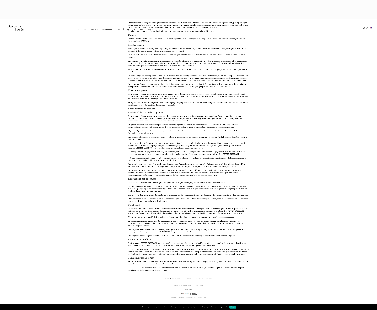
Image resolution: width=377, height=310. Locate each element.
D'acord (232, 307)
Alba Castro (191, 297)
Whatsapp (208, 278)
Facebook (187, 278)
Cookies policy (177, 285)
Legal (201, 285)
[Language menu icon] (372, 28)
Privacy (196, 285)
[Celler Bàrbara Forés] (15, 27)
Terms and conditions (187, 285)
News (167, 278)
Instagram (176, 278)
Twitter (198, 278)
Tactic (202, 297)
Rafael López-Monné (177, 297)
